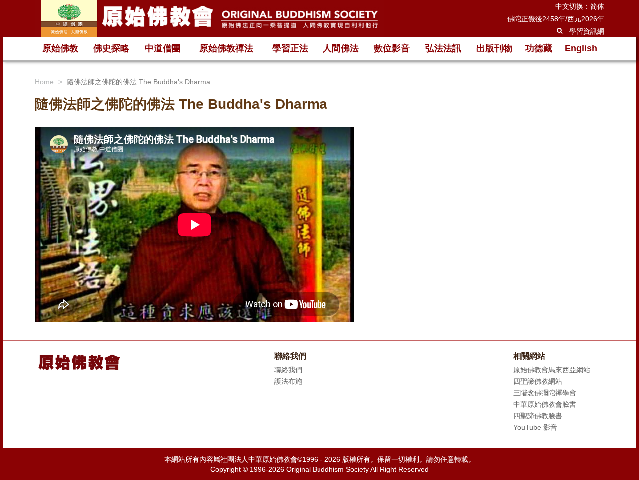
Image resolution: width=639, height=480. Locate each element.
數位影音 (392, 48)
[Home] (209, 18)
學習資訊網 (586, 31)
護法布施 (288, 381)
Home (44, 82)
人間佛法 (341, 48)
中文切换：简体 (579, 6)
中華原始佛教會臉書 (544, 404)
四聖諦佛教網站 (537, 381)
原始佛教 (60, 48)
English (581, 48)
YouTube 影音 (535, 427)
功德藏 (538, 48)
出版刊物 (494, 48)
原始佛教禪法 (226, 48)
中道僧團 (163, 48)
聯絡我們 (288, 370)
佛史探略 (111, 48)
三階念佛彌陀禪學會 (544, 393)
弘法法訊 (443, 48)
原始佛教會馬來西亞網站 (551, 370)
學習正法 (290, 48)
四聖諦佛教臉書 (537, 416)
